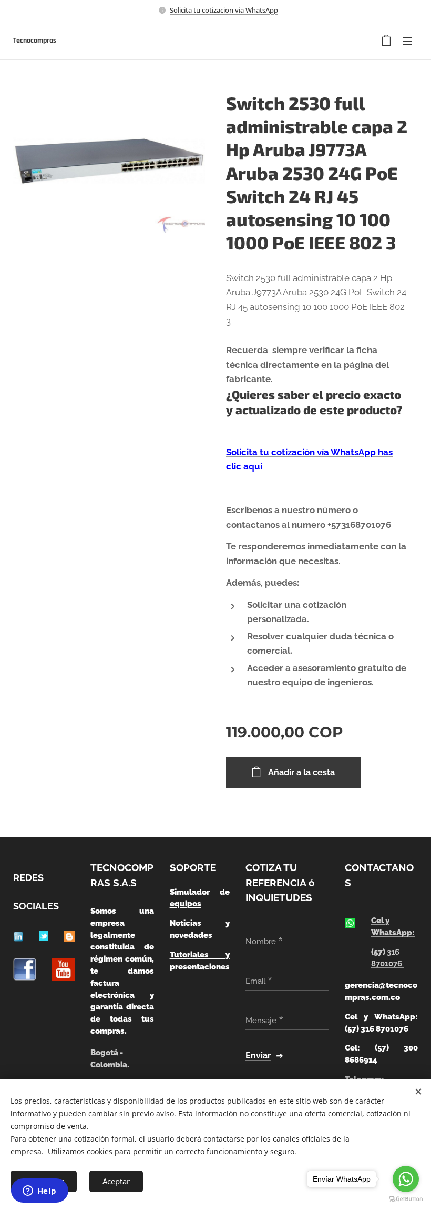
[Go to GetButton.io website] (406, 1199)
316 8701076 (384, 1029)
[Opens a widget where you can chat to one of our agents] (39, 1191)
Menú (407, 40)
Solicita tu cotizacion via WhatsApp (224, 10)
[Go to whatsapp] (406, 1179)
